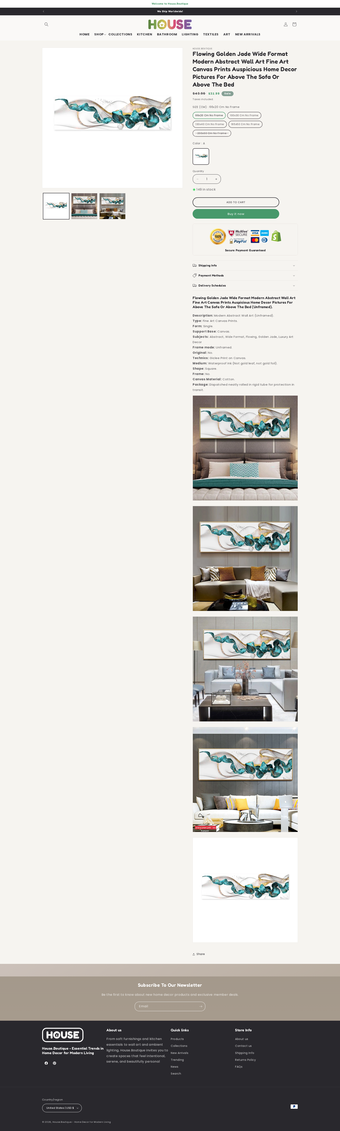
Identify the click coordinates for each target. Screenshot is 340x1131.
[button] (46, 24)
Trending (177, 1060)
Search (176, 1074)
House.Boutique (62, 1122)
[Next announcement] (296, 11)
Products (177, 1039)
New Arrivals (179, 1053)
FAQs (238, 1067)
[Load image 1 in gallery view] (56, 206)
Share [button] (201, 954)
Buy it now (236, 214)
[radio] (209, 115)
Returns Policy (245, 1060)
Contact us (243, 1046)
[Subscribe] (200, 1006)
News (174, 1067)
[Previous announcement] (43, 11)
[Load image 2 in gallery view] (84, 206)
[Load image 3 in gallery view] (112, 206)
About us (241, 1039)
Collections (179, 1046)
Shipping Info (244, 1053)
